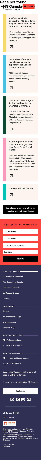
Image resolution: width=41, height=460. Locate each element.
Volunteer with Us (10, 322)
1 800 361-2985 (13, 363)
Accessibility (21, 382)
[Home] (13, 6)
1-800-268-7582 (13, 345)
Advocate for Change (12, 317)
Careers (6, 299)
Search (8, 382)
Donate (30, 6)
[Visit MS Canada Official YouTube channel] (29, 399)
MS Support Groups (11, 293)
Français (34, 382)
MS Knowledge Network (13, 276)
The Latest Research (11, 287)
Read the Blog (8, 328)
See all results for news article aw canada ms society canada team (20, 209)
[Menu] (36, 6)
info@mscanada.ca (13, 340)
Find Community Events (13, 282)
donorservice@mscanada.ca (17, 358)
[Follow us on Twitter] (18, 399)
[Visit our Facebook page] (12, 399)
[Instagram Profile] (23, 399)
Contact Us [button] (20, 391)
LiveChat (6, 446)
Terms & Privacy (8, 417)
